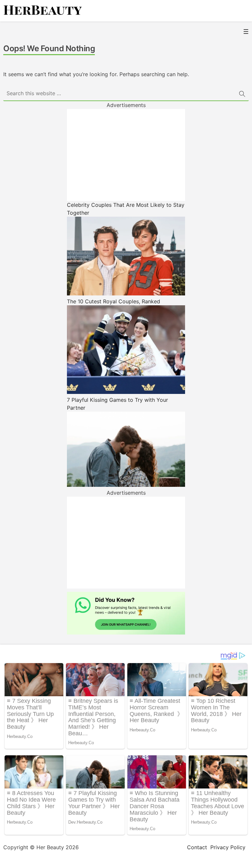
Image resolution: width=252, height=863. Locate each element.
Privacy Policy (227, 847)
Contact (197, 847)
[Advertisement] (126, 155)
